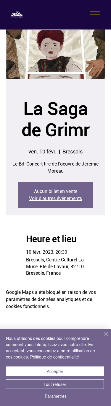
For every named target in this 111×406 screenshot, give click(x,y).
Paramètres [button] (56, 396)
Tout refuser (55, 384)
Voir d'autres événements (55, 198)
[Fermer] (103, 337)
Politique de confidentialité (54, 357)
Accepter (55, 371)
